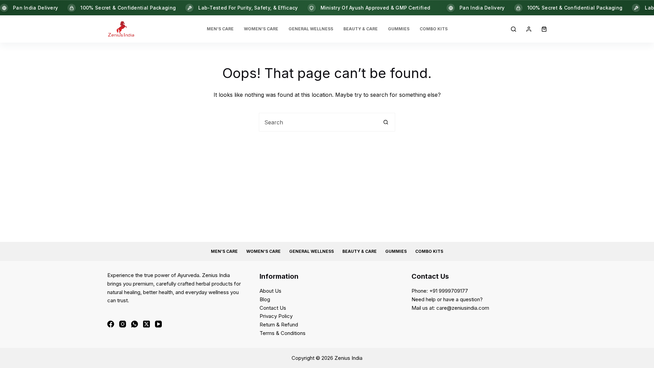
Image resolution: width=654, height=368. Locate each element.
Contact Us (273, 308)
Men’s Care (220, 28)
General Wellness (311, 28)
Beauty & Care (360, 28)
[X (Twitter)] (146, 324)
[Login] (528, 29)
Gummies (398, 28)
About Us (270, 291)
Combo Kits (434, 28)
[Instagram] (122, 324)
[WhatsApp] (134, 324)
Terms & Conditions (283, 333)
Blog (265, 299)
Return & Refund (279, 324)
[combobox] (318, 122)
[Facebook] (110, 324)
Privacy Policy (276, 316)
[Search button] (386, 122)
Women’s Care (261, 28)
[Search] (513, 29)
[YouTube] (158, 324)
